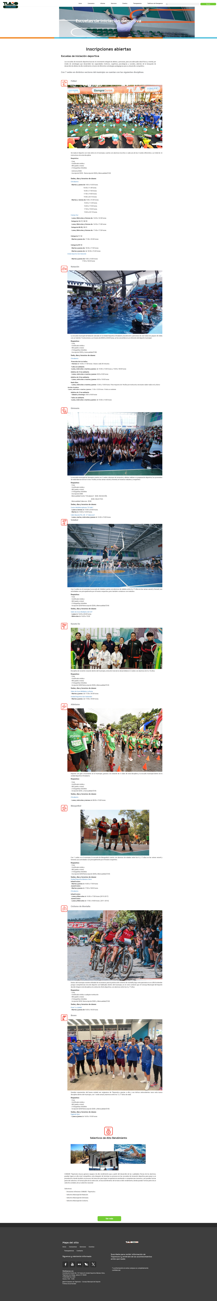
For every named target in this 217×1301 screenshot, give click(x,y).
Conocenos (91, 3)
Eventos (124, 3)
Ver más (109, 1218)
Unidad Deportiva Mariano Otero (81, 879)
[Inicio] (10, 5)
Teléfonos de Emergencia (155, 3)
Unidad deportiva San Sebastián (76, 254)
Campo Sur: (75, 215)
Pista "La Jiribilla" (76, 1007)
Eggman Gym (75, 1114)
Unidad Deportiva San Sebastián (81, 697)
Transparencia (137, 3)
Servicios (114, 3)
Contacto (80, 1251)
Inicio (80, 3)
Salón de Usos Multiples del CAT (81, 612)
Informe (102, 3)
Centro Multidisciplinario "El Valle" (82, 507)
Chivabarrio (74, 182)
